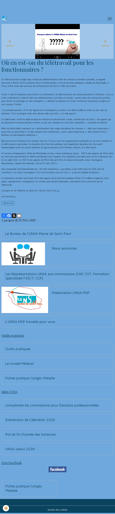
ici (58, 190)
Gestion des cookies (57, 509)
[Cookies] (6, 508)
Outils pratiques (17, 349)
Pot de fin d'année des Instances (30, 434)
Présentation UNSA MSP (70, 293)
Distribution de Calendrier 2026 (30, 420)
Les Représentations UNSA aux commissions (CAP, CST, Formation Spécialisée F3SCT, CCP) (57, 276)
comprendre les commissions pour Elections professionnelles (52, 405)
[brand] (4, 18)
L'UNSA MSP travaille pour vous (30, 322)
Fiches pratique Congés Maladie (30, 378)
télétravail (8, 203)
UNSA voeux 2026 (20, 449)
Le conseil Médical (19, 363)
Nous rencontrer (64, 248)
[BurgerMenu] (110, 18)
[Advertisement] (51, 6)
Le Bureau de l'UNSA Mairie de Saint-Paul (38, 234)
